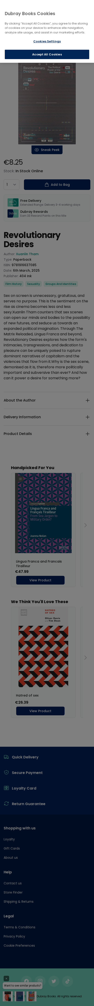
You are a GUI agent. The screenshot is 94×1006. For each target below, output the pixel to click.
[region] (47, 31)
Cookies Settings (47, 41)
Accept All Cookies (47, 54)
